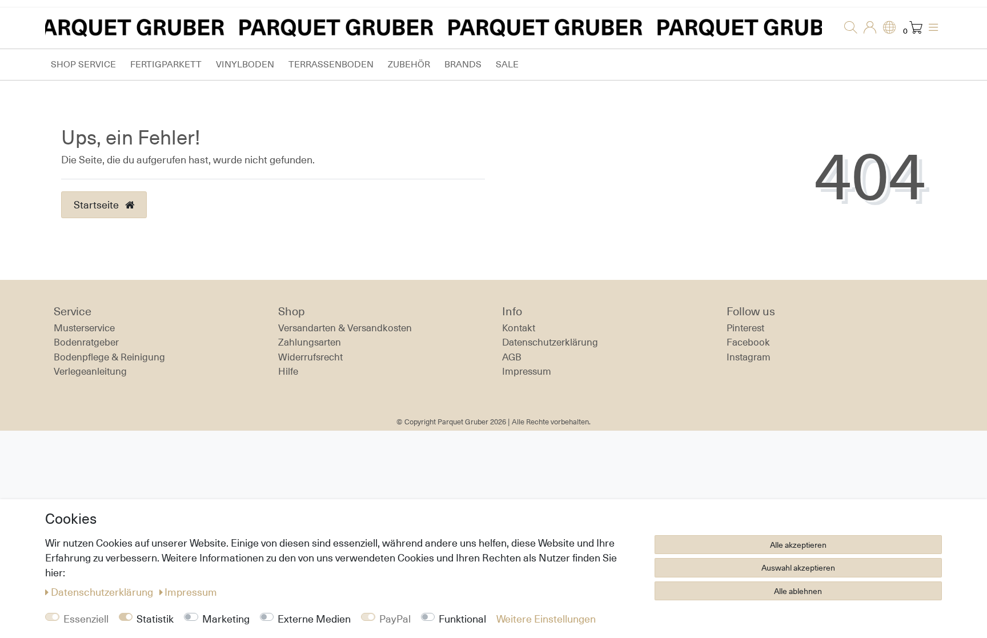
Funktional (462, 618)
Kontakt (518, 328)
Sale (507, 64)
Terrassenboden (331, 64)
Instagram (749, 357)
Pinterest (745, 328)
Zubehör (409, 64)
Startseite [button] (97, 204)
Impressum (526, 371)
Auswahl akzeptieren (798, 567)
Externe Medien (314, 618)
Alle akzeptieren (798, 544)
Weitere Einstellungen (546, 618)
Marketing (226, 618)
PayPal (395, 618)
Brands (463, 64)
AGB (511, 357)
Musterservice (84, 328)
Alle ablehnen (798, 591)
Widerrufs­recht (310, 357)
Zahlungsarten (309, 342)
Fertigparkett (166, 64)
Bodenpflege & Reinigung (109, 357)
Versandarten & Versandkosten (345, 328)
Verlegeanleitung (90, 371)
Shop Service (83, 64)
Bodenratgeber (86, 342)
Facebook (748, 342)
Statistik (155, 618)
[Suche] (847, 28)
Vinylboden (245, 64)
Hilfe (288, 371)
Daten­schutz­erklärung (550, 342)
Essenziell (86, 618)
